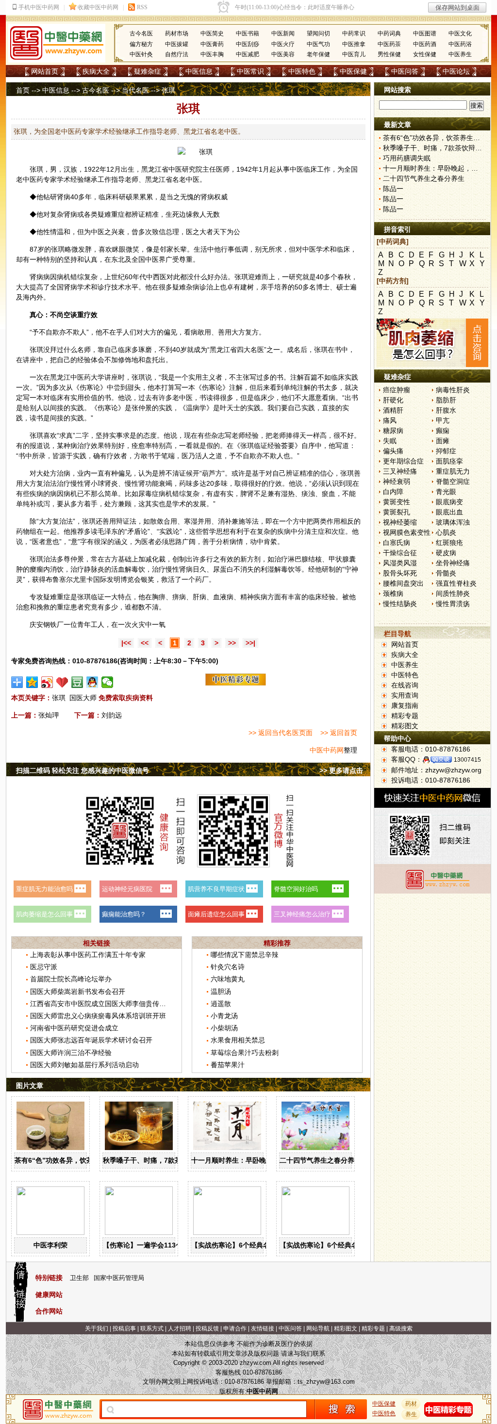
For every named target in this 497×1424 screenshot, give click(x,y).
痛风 (390, 420)
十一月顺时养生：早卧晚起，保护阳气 (249, 1160)
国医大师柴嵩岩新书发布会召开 (77, 991)
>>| (250, 643)
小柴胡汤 (224, 1028)
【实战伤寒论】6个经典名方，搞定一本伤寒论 (261, 1245)
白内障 (393, 492)
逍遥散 (221, 1004)
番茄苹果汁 (228, 1065)
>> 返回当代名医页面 (280, 732)
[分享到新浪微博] (47, 682)
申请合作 (235, 1328)
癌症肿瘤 (396, 390)
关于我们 (96, 1328)
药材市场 (176, 33)
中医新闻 (283, 33)
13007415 (467, 759)
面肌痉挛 (449, 461)
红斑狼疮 (449, 542)
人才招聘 (179, 1328)
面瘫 (442, 441)
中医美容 (283, 54)
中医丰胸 (212, 54)
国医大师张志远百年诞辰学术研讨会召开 (91, 1040)
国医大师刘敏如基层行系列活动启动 (84, 1065)
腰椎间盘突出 (403, 583)
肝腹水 (446, 410)
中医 (175, 169)
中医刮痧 (247, 44)
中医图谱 (424, 33)
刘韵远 (111, 715)
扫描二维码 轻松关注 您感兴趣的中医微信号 (82, 770)
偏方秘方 (141, 44)
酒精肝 (393, 410)
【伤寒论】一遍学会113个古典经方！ (159, 1245)
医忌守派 (43, 967)
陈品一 (393, 188)
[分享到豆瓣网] (77, 682)
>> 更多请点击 (341, 770)
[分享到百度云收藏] (62, 682)
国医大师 (83, 698)
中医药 (33, 179)
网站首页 (44, 71)
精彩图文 (404, 726)
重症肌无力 (453, 471)
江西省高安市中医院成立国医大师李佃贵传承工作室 (108, 1004)
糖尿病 (393, 430)
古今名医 (141, 33)
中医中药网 (327, 750)
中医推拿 (353, 44)
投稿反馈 (207, 1328)
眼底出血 (449, 512)
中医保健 (353, 71)
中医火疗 (283, 44)
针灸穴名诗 (228, 967)
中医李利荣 (50, 1245)
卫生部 (79, 1277)
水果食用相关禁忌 (238, 1040)
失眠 (390, 441)
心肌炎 (446, 532)
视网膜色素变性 (407, 532)
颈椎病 (393, 593)
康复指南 (404, 705)
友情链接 (262, 1328)
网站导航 (318, 1328)
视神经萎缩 (400, 522)
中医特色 (301, 71)
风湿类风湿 (400, 563)
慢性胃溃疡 (453, 604)
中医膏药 (212, 44)
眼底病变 (449, 502)
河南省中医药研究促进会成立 (74, 1028)
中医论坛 (456, 71)
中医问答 (404, 71)
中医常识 (250, 71)
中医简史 (212, 33)
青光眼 (446, 492)
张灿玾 (48, 715)
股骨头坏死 (400, 573)
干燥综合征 (400, 553)
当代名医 (135, 90)
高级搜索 (401, 1328)
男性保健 (389, 54)
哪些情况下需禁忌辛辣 (245, 955)
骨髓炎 (446, 573)
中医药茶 (389, 44)
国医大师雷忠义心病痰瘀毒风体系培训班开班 (98, 1016)
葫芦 (208, 473)
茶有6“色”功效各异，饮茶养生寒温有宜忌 (78, 1160)
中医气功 (318, 44)
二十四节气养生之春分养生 (320, 1160)
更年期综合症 (403, 461)
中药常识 (353, 33)
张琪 (36, 169)
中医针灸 (141, 54)
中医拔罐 (176, 44)
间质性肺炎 (453, 593)
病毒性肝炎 (453, 390)
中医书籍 (247, 33)
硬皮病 (446, 553)
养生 (411, 1414)
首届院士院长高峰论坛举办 (71, 979)
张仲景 (142, 408)
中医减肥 (247, 54)
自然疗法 (176, 54)
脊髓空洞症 (453, 481)
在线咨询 (404, 685)
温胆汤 (221, 991)
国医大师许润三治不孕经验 (71, 1052)
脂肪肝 (446, 400)
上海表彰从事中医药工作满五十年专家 (88, 955)
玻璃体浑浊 (453, 522)
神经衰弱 (396, 481)
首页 (23, 90)
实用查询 (404, 695)
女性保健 (424, 54)
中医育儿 (353, 54)
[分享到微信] (107, 682)
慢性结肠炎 (400, 604)
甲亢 (442, 420)
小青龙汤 (224, 1016)
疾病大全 (96, 71)
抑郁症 (446, 451)
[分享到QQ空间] (32, 682)
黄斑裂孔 (396, 512)
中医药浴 (460, 44)
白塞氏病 (396, 542)
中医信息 (199, 71)
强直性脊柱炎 (456, 583)
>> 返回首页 (338, 732)
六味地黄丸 (228, 979)
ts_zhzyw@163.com (326, 1381)
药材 (411, 1403)
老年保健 (318, 54)
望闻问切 (318, 33)
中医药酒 (424, 44)
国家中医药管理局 (119, 1277)
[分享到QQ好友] (92, 682)
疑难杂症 (147, 71)
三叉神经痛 (400, 471)
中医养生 (460, 54)
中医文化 (460, 33)
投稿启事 (124, 1328)
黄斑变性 (396, 502)
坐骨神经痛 (453, 563)
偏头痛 (393, 451)
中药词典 (389, 33)
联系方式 (152, 1328)
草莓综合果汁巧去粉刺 (245, 1052)
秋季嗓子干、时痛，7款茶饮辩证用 (156, 1160)
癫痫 (442, 430)
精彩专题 (404, 716)
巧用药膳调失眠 (407, 158)
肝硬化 (393, 400)
